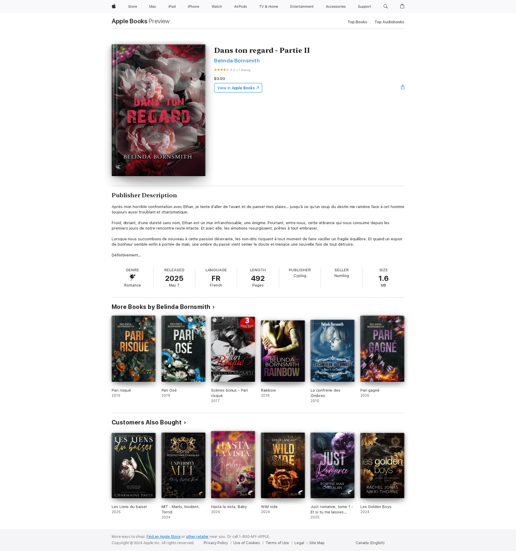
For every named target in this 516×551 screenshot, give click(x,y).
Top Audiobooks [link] (389, 22)
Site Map (316, 543)
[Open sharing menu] (402, 87)
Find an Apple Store (164, 537)
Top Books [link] (357, 22)
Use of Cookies (246, 543)
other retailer (197, 537)
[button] (385, 6)
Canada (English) (370, 543)
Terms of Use (277, 543)
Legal (299, 543)
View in (236, 88)
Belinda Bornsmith (237, 60)
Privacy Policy (216, 543)
